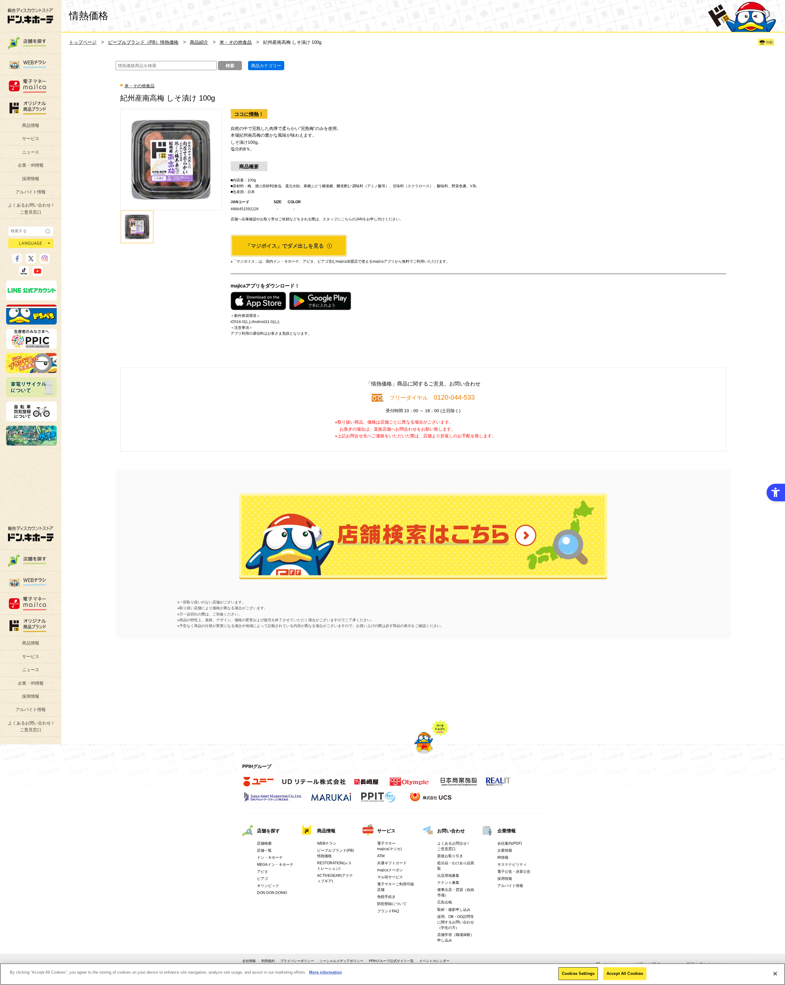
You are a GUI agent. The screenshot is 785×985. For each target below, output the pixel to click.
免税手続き (386, 897)
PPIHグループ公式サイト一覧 (391, 961)
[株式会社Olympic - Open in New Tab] (409, 784)
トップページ (83, 42)
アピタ (262, 871)
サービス (30, 138)
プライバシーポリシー (297, 961)
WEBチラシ (326, 843)
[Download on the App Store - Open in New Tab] (258, 301)
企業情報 (506, 830)
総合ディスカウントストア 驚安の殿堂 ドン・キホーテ (30, 15)
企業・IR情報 (31, 165)
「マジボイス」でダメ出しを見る (285, 246)
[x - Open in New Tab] (30, 260)
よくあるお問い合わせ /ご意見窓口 (30, 208)
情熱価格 (88, 15)
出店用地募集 (448, 875)
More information (325, 972)
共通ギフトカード (392, 863)
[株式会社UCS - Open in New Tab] (431, 800)
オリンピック (268, 886)
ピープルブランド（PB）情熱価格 (143, 42)
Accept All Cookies (625, 973)
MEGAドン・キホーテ (275, 864)
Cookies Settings (578, 973)
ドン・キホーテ (270, 857)
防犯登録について (392, 904)
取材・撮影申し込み (453, 909)
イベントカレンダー (434, 961)
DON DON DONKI (272, 893)
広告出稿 (444, 902)
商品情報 (30, 125)
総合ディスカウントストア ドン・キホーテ (30, 533)
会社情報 (249, 961)
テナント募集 (448, 882)
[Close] (775, 973)
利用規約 (268, 961)
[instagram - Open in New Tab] (44, 260)
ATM (381, 856)
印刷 (769, 42)
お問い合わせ (451, 830)
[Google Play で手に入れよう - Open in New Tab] (320, 301)
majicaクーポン (390, 870)
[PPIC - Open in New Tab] (31, 346)
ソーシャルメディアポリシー (341, 961)
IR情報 (502, 857)
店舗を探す (423, 536)
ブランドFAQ (388, 911)
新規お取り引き (450, 856)
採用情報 (30, 178)
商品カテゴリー (266, 65)
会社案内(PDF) (509, 843)
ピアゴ (262, 879)
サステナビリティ (512, 864)
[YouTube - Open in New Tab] (37, 273)
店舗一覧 (264, 850)
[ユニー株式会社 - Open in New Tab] (258, 784)
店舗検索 (264, 843)
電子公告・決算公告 (513, 871)
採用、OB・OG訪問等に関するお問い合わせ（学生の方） (455, 922)
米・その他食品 (236, 42)
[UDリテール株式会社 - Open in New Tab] (314, 784)
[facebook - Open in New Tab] (17, 260)
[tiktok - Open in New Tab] (23, 273)
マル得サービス (390, 877)
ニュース (30, 152)
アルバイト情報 (31, 191)
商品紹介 (199, 42)
